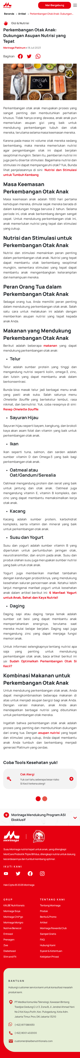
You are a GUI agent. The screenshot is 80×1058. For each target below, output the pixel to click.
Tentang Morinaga (50, 905)
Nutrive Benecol (12, 928)
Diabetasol (9, 951)
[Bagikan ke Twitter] (29, 56)
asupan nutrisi (49, 733)
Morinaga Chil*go (13, 917)
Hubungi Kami (47, 945)
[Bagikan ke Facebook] (20, 56)
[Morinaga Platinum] (7, 5)
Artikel (43, 922)
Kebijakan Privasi (49, 956)
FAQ (42, 939)
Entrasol (8, 934)
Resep (20, 409)
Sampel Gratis (48, 934)
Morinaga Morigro (13, 922)
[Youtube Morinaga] (5, 873)
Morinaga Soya (11, 911)
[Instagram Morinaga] (42, 873)
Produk (44, 911)
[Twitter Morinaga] (18, 873)
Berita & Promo (48, 917)
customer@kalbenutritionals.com (34, 1041)
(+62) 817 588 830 (25, 1024)
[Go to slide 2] (44, 798)
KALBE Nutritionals (13, 905)
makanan (50, 345)
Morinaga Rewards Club (53, 928)
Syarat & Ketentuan (51, 951)
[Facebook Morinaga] (30, 873)
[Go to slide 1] (38, 798)
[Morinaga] (11, 836)
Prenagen (8, 939)
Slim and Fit (9, 956)
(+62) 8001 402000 (26, 1033)
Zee (5, 945)
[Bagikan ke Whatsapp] (38, 56)
